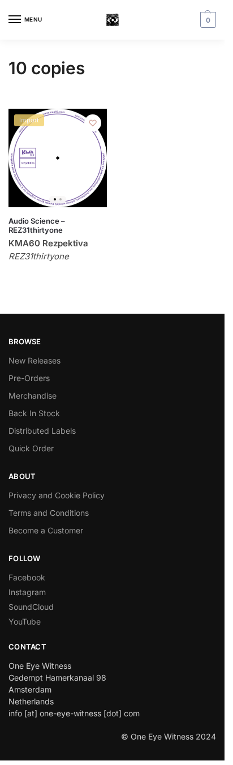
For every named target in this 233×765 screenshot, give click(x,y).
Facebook (26, 577)
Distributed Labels (42, 430)
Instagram (27, 592)
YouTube (24, 621)
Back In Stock (34, 413)
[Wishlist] (92, 122)
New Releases (34, 360)
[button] (206, 20)
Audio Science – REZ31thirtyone (36, 225)
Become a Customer (45, 530)
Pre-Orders (29, 378)
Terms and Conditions (48, 513)
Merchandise (32, 395)
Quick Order (31, 448)
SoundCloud (31, 607)
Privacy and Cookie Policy (56, 495)
